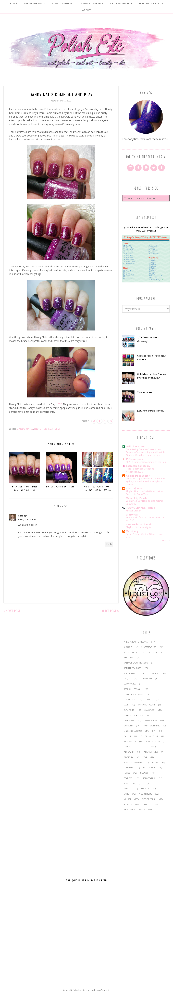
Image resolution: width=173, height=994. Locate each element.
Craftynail (132, 514)
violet (56, 428)
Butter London (131, 673)
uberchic (147, 804)
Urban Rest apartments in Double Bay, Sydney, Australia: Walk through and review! (145, 481)
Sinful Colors (153, 741)
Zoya (144, 757)
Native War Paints (152, 726)
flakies (127, 773)
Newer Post (13, 611)
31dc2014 (153, 652)
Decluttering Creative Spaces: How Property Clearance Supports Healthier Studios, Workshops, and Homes (146, 452)
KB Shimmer (129, 720)
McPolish (128, 726)
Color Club (146, 678)
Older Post (109, 611)
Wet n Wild (129, 752)
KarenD (22, 515)
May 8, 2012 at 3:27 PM (28, 519)
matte (126, 794)
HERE (59, 404)
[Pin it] (110, 421)
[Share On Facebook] (99, 421)
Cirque (127, 678)
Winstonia (128, 757)
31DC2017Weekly (131, 652)
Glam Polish (129, 710)
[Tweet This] (94, 421)
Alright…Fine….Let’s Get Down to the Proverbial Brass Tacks (144, 493)
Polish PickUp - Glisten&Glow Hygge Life (144, 535)
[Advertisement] (146, 842)
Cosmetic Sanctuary (138, 465)
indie (37, 428)
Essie (126, 705)
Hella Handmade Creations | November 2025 (141, 470)
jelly (142, 783)
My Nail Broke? (133, 510)
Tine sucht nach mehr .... (141, 524)
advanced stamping (133, 762)
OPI (153, 731)
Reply (109, 544)
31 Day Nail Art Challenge (136, 642)
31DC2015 (128, 647)
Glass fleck (149, 710)
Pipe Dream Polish (149, 736)
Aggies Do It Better (138, 475)
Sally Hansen (130, 741)
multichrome (145, 794)
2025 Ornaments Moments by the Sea (146, 461)
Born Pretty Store (132, 668)
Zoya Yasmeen (145, 392)
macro (127, 788)
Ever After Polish (146, 705)
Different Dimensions (134, 694)
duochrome (149, 768)
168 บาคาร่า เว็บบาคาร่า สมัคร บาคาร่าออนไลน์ (145, 519)
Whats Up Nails (151, 752)
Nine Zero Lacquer (133, 731)
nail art (127, 799)
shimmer (128, 804)
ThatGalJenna (134, 488)
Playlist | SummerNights (138, 527)
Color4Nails (130, 684)
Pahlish (127, 736)
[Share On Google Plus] (105, 421)
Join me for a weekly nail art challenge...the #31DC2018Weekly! (146, 229)
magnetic (145, 788)
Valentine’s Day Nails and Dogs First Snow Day (144, 502)
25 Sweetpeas (134, 459)
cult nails (128, 768)
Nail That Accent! (136, 446)
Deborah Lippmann (132, 689)
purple (46, 428)
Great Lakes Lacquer (133, 715)
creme (155, 762)
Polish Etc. (77, 990)
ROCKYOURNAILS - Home (140, 507)
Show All (166, 541)
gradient (128, 778)
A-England (128, 657)
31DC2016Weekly (148, 647)
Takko (145, 747)
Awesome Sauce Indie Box (136, 663)
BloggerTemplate (102, 990)
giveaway (144, 773)
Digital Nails (129, 699)
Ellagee (149, 699)
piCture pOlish (149, 799)
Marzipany (132, 531)
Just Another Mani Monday (150, 410)
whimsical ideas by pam (134, 809)
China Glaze (154, 673)
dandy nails (25, 428)
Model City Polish (136, 498)
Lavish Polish (150, 720)
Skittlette (128, 747)
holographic (148, 778)
